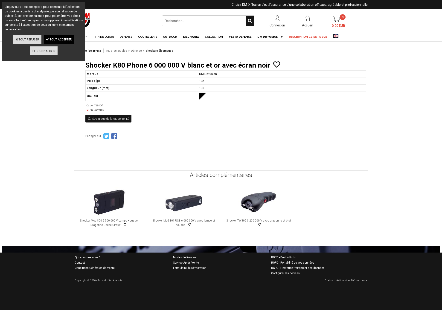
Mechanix (191, 36)
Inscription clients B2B (308, 36)
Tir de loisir (104, 36)
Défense (126, 36)
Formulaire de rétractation (189, 268)
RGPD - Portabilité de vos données (292, 262)
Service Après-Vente (186, 262)
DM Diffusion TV (270, 36)
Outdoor (170, 36)
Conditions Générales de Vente (95, 268)
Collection (214, 36)
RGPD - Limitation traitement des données (298, 268)
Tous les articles (116, 50)
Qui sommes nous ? (87, 257)
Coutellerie (147, 36)
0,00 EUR (338, 26)
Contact (80, 262)
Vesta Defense (240, 36)
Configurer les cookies (285, 273)
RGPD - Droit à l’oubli (283, 257)
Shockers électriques (159, 50)
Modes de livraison (185, 257)
